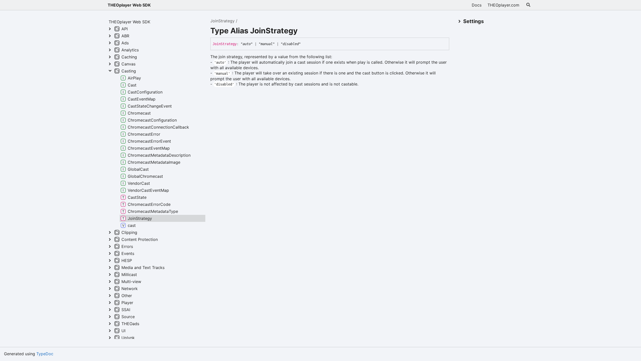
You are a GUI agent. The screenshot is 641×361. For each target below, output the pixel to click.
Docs (477, 5)
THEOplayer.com (503, 5)
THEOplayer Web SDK (129, 5)
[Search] (528, 5)
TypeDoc (44, 353)
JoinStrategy (222, 20)
